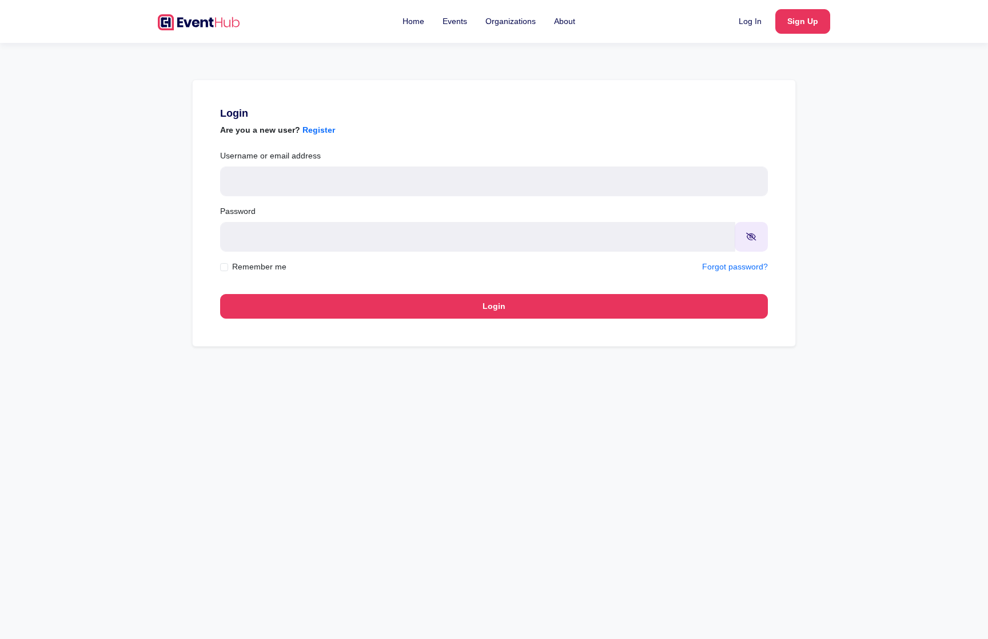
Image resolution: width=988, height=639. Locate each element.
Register (318, 129)
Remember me (259, 266)
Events (455, 21)
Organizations (510, 21)
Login (494, 306)
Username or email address (270, 155)
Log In (750, 21)
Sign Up (802, 21)
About (564, 21)
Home (413, 21)
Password (238, 211)
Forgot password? (735, 266)
